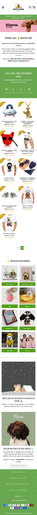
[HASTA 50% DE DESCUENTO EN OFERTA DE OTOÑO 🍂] (18, 378)
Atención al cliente (18, 478)
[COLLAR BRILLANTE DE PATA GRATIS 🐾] (18, 429)
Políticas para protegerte (18, 484)
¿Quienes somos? (18, 472)
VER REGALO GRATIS (18, 466)
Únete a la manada (18, 490)
